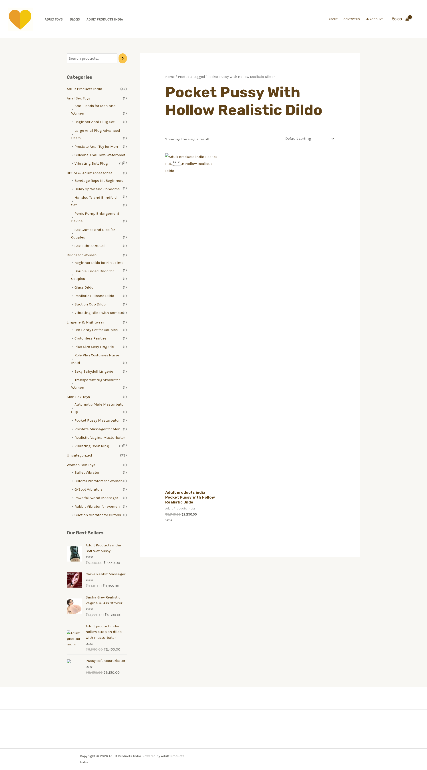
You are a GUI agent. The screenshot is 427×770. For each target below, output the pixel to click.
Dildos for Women (82, 255)
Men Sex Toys (78, 396)
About (333, 19)
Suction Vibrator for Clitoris (98, 515)
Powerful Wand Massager (96, 497)
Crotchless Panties (91, 338)
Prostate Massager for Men (98, 429)
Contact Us (351, 19)
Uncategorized (79, 455)
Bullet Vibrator (87, 472)
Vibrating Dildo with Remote (99, 312)
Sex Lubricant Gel (90, 245)
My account (374, 19)
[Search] (123, 58)
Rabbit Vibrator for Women (97, 506)
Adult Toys (54, 19)
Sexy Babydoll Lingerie (94, 371)
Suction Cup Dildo (90, 304)
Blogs (75, 19)
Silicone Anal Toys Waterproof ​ (100, 155)
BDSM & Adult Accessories (90, 173)
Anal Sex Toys (78, 98)
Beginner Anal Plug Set (95, 121)
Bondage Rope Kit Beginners (99, 180)
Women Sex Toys (81, 465)
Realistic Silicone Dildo (94, 295)
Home (170, 77)
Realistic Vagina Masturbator (100, 437)
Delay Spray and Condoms (97, 189)
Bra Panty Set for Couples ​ (97, 329)
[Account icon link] (417, 19)
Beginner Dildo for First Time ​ (99, 262)
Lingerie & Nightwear (85, 322)
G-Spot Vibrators (89, 489)
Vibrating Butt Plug (91, 163)
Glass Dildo (84, 287)
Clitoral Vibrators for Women (99, 481)
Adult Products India (105, 19)
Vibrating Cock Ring (92, 446)
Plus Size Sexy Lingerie (94, 346)
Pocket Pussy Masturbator (97, 420)
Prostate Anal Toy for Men (96, 146)
